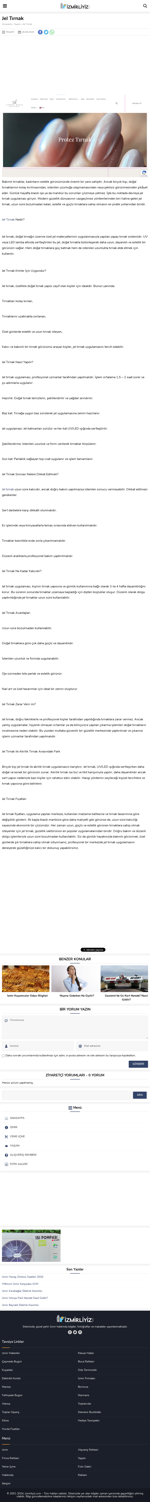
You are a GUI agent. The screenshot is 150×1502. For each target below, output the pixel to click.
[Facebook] (70, 1332)
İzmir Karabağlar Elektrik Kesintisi (22, 1291)
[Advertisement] (75, 65)
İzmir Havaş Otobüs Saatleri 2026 (22, 1277)
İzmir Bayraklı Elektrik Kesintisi (20, 1305)
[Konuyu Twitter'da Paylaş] (46, 32)
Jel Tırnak (8, 219)
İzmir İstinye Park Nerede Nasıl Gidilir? (25, 1298)
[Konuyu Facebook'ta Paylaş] (40, 32)
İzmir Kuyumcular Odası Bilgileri (27, 995)
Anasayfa (7, 24)
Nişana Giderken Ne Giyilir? (77, 995)
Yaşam (17, 24)
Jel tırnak (8, 489)
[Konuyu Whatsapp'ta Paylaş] (52, 32)
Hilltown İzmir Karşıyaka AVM (20, 1284)
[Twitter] (75, 1332)
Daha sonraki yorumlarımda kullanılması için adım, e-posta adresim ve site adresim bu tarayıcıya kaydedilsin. (70, 1055)
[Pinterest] (80, 1332)
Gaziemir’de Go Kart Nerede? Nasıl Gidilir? (126, 997)
